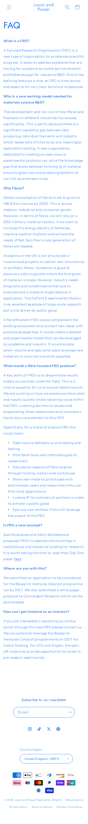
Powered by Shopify (49, 799)
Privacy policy (18, 806)
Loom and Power (25, 799)
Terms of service (42, 806)
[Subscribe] (70, 712)
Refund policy (75, 799)
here (17, 559)
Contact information (69, 806)
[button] (9, 7)
